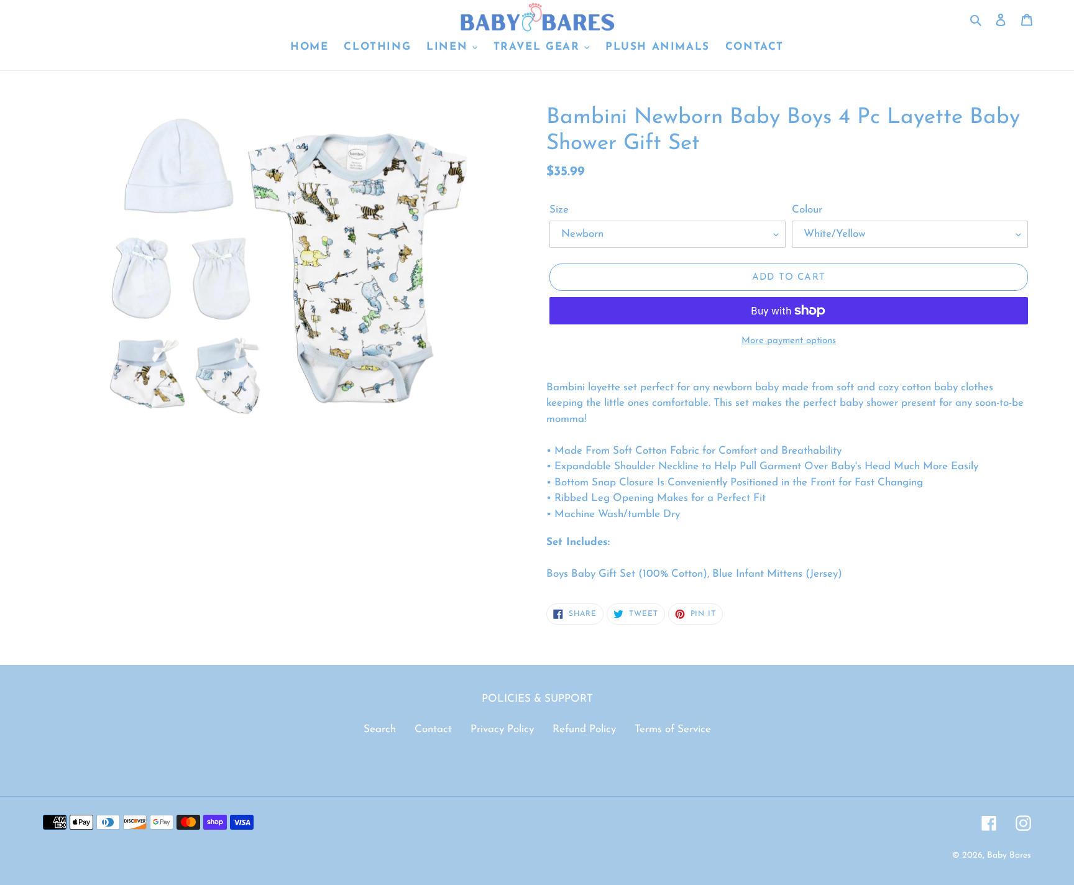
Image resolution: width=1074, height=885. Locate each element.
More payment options (788, 341)
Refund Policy (584, 729)
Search (380, 729)
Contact (433, 729)
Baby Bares (1009, 855)
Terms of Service (673, 729)
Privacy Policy (502, 729)
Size (559, 209)
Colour (807, 209)
